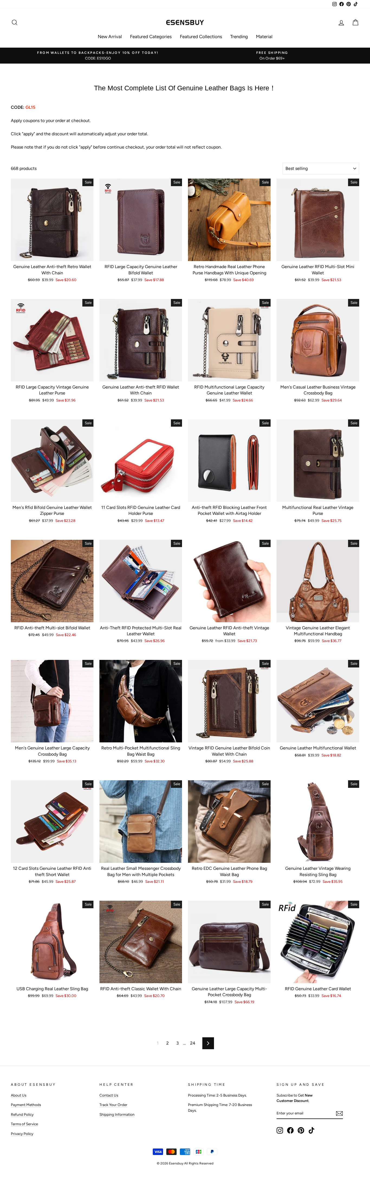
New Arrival (110, 36)
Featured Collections (201, 36)
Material (264, 36)
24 (192, 1043)
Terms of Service (24, 1124)
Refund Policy (22, 1114)
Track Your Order (113, 1105)
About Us (18, 1095)
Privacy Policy (22, 1133)
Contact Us (108, 1095)
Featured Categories (151, 36)
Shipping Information (117, 1114)
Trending (239, 36)
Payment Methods (26, 1105)
